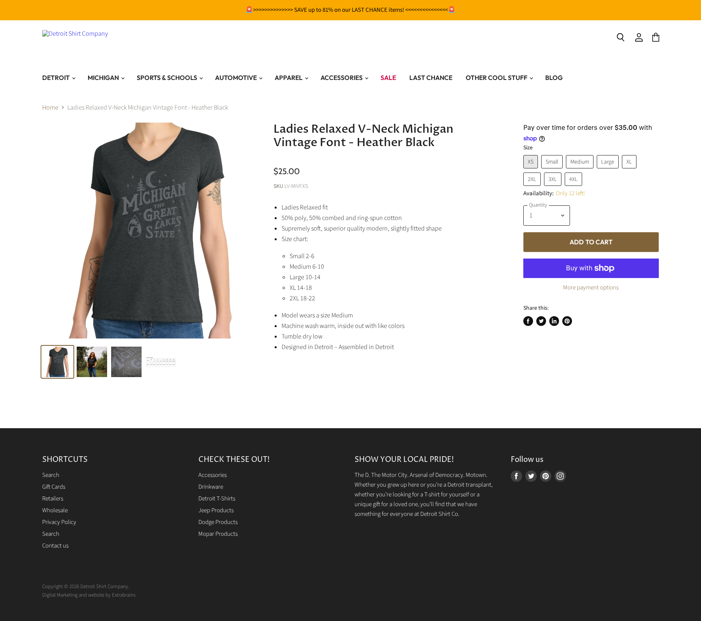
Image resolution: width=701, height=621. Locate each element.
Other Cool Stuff (497, 77)
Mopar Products (218, 534)
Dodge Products (218, 522)
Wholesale (55, 510)
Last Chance (430, 77)
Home (50, 107)
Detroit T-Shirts (216, 498)
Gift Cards (53, 487)
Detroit (56, 77)
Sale (388, 77)
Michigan (104, 77)
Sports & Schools (167, 77)
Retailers (52, 498)
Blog (554, 77)
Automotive (236, 77)
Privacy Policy (59, 522)
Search (50, 475)
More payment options (591, 287)
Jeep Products (216, 510)
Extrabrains (123, 595)
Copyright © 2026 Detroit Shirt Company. (85, 586)
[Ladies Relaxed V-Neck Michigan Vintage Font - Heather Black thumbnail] (57, 362)
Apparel (289, 77)
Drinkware (210, 487)
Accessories (342, 77)
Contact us (55, 545)
